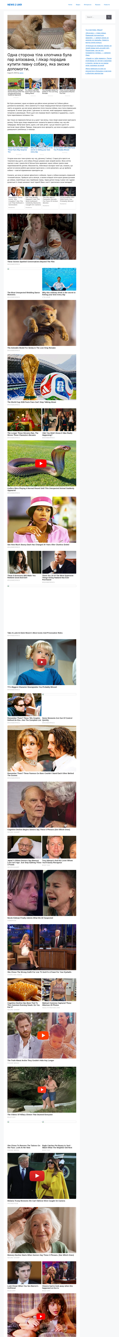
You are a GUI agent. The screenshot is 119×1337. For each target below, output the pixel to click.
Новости (107, 4)
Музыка (97, 4)
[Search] (109, 17)
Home (70, 4)
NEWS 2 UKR (14, 4)
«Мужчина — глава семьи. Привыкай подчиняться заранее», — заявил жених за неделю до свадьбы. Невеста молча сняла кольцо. (97, 37)
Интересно (87, 4)
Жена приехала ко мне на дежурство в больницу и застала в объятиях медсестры (98, 71)
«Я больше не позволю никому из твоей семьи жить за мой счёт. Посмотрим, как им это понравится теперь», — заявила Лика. (98, 50)
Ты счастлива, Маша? (94, 30)
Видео (78, 4)
